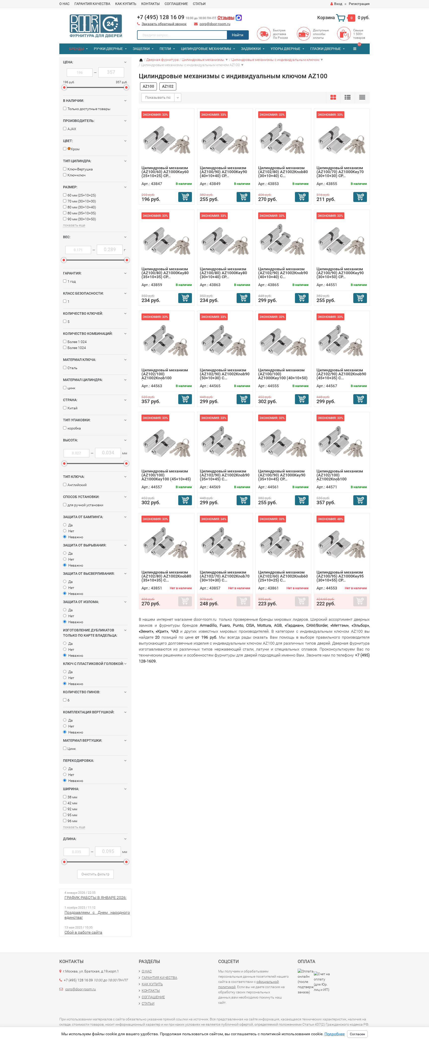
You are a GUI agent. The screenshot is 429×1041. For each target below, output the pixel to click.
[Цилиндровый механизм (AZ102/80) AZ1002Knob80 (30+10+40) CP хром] (283, 138)
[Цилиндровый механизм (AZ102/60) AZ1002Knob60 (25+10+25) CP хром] (283, 542)
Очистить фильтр (95, 874)
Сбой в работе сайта (83, 932)
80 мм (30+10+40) (82, 207)
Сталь (72, 368)
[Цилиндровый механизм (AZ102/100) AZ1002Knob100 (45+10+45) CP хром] (167, 340)
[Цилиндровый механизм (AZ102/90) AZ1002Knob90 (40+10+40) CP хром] (283, 239)
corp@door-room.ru (215, 24)
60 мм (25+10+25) (82, 195)
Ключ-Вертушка (80, 169)
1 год (72, 281)
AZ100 (148, 86)
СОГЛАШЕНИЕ (176, 4)
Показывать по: (158, 97)
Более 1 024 (77, 342)
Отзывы (225, 17)
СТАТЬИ (199, 4)
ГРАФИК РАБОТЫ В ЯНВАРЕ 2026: (95, 897)
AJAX (72, 129)
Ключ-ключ (76, 175)
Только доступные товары (89, 109)
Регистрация (359, 4)
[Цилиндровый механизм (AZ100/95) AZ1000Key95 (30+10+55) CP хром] (342, 542)
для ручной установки (85, 505)
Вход (338, 4)
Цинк (72, 749)
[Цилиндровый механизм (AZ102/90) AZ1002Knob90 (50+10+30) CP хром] (225, 340)
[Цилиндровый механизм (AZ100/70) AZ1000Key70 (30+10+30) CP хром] (342, 138)
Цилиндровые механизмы (206, 49)
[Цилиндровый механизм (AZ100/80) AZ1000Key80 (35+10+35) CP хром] (167, 239)
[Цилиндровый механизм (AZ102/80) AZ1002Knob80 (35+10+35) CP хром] (167, 542)
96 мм (72, 821)
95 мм (72, 815)
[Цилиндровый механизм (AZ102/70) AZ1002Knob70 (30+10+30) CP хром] (225, 542)
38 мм (72, 797)
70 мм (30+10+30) (82, 201)
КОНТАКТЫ (150, 4)
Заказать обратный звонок (164, 24)
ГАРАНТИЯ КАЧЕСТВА (92, 4)
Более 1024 (77, 348)
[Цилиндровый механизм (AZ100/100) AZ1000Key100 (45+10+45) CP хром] (167, 441)
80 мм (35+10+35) (82, 213)
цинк (71, 388)
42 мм (72, 803)
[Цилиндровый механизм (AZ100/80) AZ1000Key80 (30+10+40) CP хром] (225, 239)
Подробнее (334, 1034)
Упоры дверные (285, 49)
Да (70, 525)
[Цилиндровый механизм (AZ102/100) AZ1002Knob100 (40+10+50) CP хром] (342, 441)
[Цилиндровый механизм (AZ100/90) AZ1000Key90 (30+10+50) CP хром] (342, 239)
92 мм (72, 809)
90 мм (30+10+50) (82, 219)
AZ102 (168, 86)
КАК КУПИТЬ (125, 4)
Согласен (357, 1034)
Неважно (75, 537)
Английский (77, 485)
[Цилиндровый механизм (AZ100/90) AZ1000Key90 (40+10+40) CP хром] (225, 138)
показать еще (74, 225)
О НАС (64, 4)
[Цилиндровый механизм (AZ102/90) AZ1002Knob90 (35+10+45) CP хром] (225, 441)
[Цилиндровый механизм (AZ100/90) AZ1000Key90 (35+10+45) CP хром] (283, 441)
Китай (72, 408)
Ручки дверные (108, 49)
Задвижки (251, 49)
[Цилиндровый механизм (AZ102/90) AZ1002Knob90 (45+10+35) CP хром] (342, 340)
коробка (74, 428)
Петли (165, 49)
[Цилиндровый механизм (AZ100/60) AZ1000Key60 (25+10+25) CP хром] (167, 138)
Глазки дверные (325, 49)
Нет (71, 531)
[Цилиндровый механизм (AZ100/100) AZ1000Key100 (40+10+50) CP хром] (283, 340)
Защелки (141, 49)
